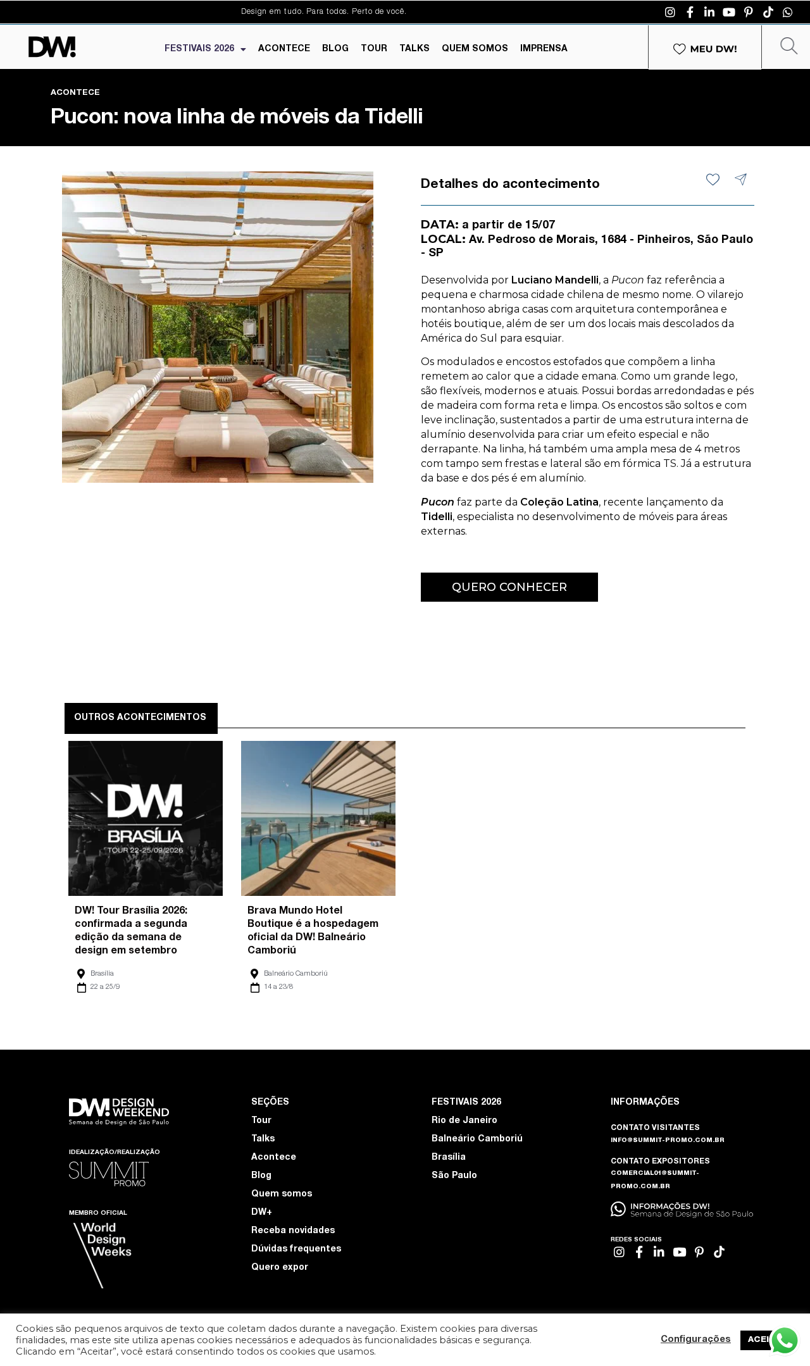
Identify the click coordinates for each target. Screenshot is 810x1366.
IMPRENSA (544, 49)
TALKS (414, 49)
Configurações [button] (696, 1340)
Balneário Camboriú (296, 974)
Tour (261, 1121)
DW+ (261, 1212)
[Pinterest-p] (748, 12)
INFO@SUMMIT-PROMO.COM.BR (668, 1141)
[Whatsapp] (788, 12)
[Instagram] (670, 12)
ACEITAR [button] (767, 1340)
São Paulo (454, 1176)
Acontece (273, 1157)
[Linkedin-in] (709, 12)
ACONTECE (284, 49)
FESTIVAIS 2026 (199, 49)
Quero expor (279, 1268)
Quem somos (281, 1194)
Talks (263, 1139)
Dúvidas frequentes (296, 1249)
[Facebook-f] (689, 12)
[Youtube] (729, 12)
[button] (509, 587)
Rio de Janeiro (464, 1121)
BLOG (335, 49)
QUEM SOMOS (475, 49)
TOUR (374, 49)
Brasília (102, 974)
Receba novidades (293, 1231)
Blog (261, 1176)
